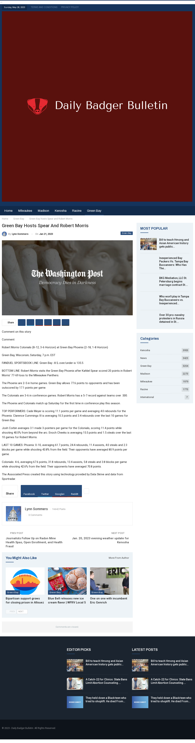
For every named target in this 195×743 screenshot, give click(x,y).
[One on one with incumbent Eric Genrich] (109, 580)
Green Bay (94, 210)
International (147, 397)
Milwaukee (25, 210)
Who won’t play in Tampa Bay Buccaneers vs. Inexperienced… (174, 300)
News (143, 358)
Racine (77, 210)
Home (8, 210)
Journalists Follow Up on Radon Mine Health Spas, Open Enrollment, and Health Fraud (34, 542)
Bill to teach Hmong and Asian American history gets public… (174, 243)
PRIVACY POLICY (70, 7)
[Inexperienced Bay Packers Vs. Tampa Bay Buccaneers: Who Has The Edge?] (148, 262)
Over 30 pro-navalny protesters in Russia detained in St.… (171, 318)
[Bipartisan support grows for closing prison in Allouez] (25, 580)
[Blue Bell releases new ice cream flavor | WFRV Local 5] (67, 580)
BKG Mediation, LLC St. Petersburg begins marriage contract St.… (173, 281)
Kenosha (60, 210)
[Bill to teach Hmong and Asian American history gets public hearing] (148, 244)
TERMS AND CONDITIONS (44, 7)
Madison (43, 210)
